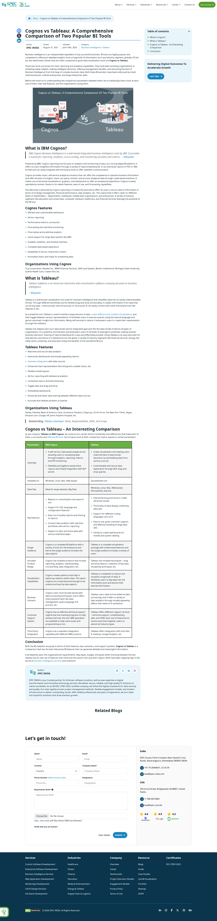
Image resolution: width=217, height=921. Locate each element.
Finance (71, 874)
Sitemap (142, 888)
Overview (114, 864)
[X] (19, 35)
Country (38, 766)
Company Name (89, 766)
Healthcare (73, 864)
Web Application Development (39, 879)
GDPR (141, 893)
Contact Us (189, 4)
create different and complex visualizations (111, 314)
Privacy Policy (116, 888)
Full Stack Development (36, 893)
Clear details (104, 835)
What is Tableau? (158, 41)
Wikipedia (129, 157)
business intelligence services (48, 660)
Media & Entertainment (79, 883)
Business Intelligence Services (39, 874)
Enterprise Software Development (41, 869)
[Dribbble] (184, 910)
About (118, 4)
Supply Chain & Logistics (79, 893)
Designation (87, 778)
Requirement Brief (42, 790)
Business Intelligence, (91, 47)
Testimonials (116, 874)
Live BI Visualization (147, 879)
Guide (141, 869)
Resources (161, 4)
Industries (145, 4)
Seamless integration (38, 361)
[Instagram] (134, 671)
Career (175, 4)
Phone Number (50, 778)
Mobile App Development (37, 883)
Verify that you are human (46, 827)
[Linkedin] (19, 40)
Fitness (71, 869)
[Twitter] (123, 671)
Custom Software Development (40, 864)
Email (85, 754)
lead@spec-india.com (154, 774)
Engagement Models (120, 883)
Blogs (140, 864)
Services (131, 4)
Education (72, 879)
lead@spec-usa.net (153, 805)
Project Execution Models (122, 879)
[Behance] (190, 910)
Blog (35, 18)
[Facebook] (19, 31)
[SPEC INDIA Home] (29, 18)
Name (37, 754)
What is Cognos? (158, 37)
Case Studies (144, 874)
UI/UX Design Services (35, 888)
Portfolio (142, 883)
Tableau (106, 47)
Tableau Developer (54, 421)
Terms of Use (116, 893)
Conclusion (155, 51)
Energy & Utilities (76, 888)
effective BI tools (55, 437)
